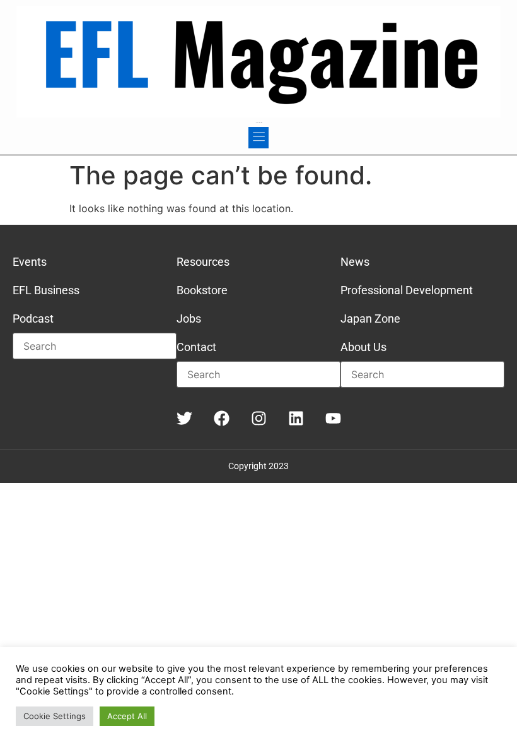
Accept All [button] (127, 716)
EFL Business (46, 290)
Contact (196, 347)
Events (30, 261)
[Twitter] (184, 418)
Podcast (33, 318)
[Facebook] (221, 418)
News (354, 261)
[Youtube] (333, 418)
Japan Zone (370, 318)
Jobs (189, 318)
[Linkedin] (296, 418)
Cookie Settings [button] (54, 716)
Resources (203, 261)
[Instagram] (259, 418)
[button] (258, 137)
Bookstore (202, 290)
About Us (363, 347)
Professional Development (406, 290)
